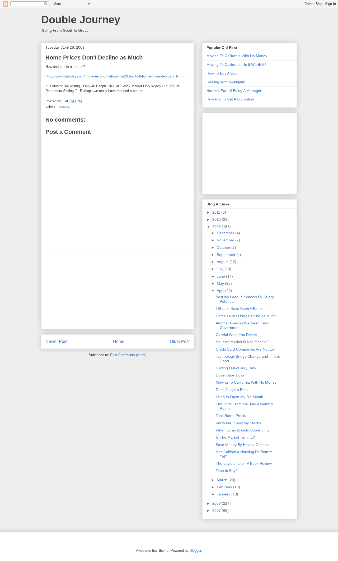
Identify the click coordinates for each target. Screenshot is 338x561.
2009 (217, 226)
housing (63, 106)
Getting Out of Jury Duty (236, 368)
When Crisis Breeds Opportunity (242, 430)
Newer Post (56, 341)
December (226, 233)
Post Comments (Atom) (128, 355)
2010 (217, 219)
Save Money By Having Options (242, 445)
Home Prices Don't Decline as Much (246, 316)
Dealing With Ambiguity (225, 82)
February (225, 487)
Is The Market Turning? (235, 437)
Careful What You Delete (236, 335)
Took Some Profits (231, 415)
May (221, 283)
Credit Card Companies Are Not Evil (245, 349)
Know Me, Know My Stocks (238, 423)
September (226, 254)
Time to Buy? (227, 470)
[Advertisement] (117, 292)
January (224, 494)
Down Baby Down (230, 375)
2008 (217, 503)
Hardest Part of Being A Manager (233, 91)
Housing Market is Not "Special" (242, 342)
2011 (216, 212)
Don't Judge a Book (232, 390)
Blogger (195, 551)
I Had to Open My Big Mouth (239, 397)
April (221, 290)
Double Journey (80, 19)
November (226, 240)
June (221, 276)
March (222, 480)
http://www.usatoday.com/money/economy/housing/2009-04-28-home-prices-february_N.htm (115, 76)
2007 (217, 510)
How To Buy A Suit (221, 73)
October (224, 247)
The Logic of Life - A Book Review (244, 463)
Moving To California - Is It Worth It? (236, 64)
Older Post (180, 341)
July (220, 269)
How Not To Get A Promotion (230, 99)
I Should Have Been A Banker (240, 308)
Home (118, 341)
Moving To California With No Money (236, 56)
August (223, 262)
